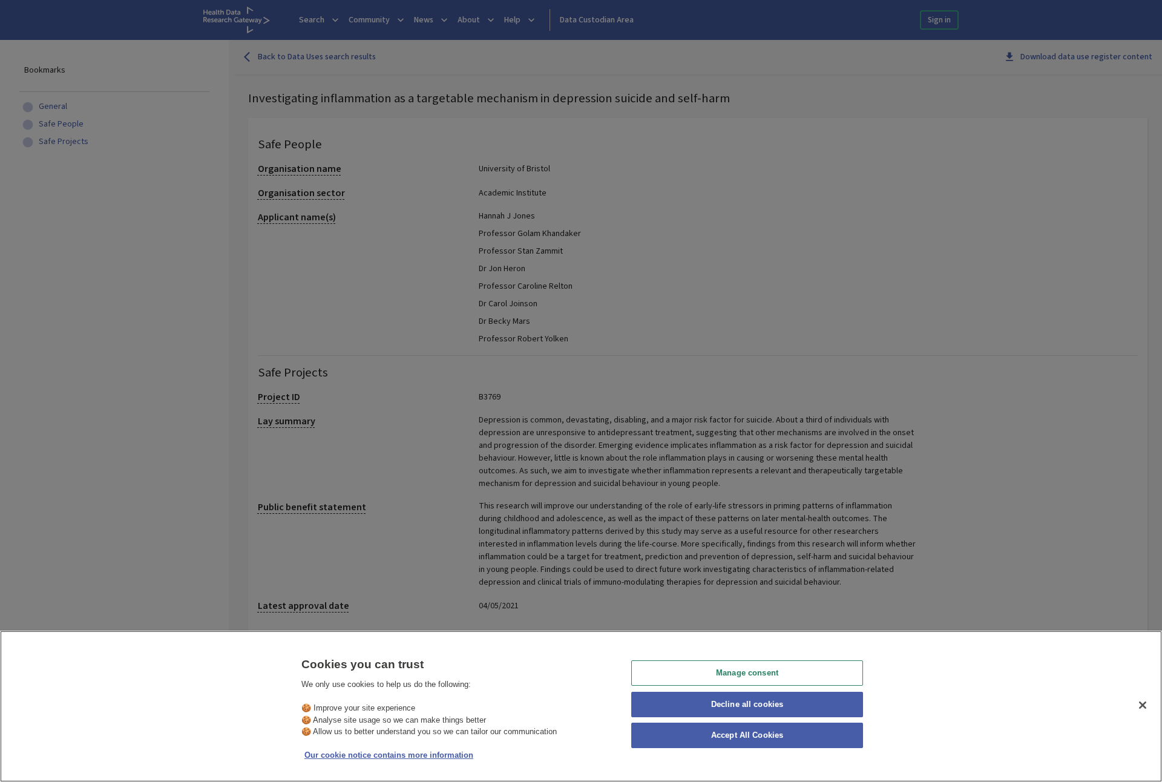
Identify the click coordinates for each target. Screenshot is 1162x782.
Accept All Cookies (747, 735)
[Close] (1142, 705)
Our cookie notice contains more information (388, 755)
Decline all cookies (747, 704)
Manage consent (747, 672)
